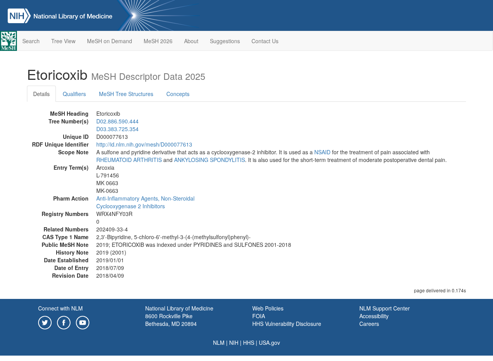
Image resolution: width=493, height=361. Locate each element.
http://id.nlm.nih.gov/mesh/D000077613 (144, 144)
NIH (233, 342)
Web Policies (267, 308)
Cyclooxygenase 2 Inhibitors (130, 206)
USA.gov (269, 342)
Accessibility (374, 316)
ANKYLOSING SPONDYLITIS (209, 160)
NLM (219, 342)
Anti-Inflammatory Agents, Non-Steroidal (145, 198)
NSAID (322, 152)
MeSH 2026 (158, 41)
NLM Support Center (384, 308)
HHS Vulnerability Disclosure (286, 323)
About (191, 41)
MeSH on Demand (109, 41)
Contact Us (265, 41)
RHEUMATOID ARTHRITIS (129, 160)
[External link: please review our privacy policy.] (45, 322)
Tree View (63, 41)
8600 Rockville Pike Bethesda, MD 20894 (171, 319)
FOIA (258, 316)
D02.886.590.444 (117, 121)
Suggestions (225, 41)
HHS (248, 342)
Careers (369, 323)
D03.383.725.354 (117, 129)
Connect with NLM (60, 308)
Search (31, 41)
